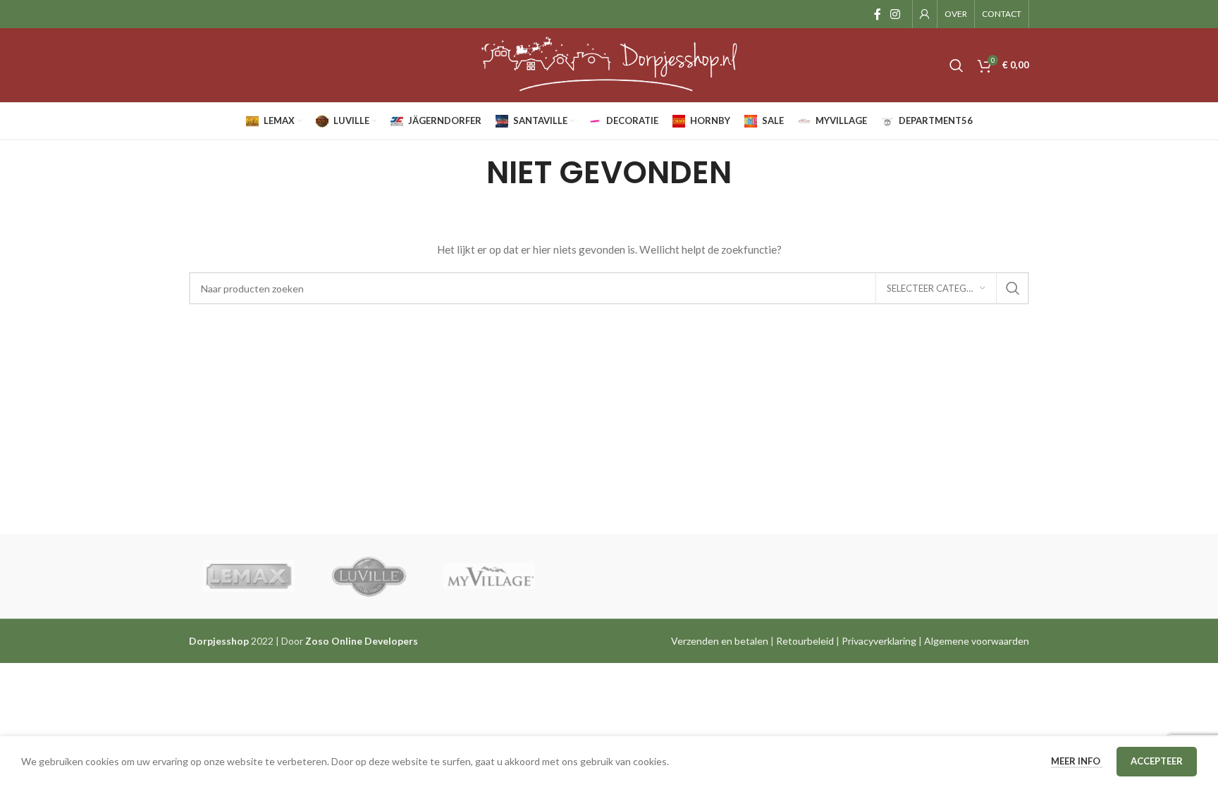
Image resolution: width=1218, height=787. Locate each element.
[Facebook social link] (877, 14)
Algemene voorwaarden (976, 641)
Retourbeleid (805, 641)
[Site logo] (609, 64)
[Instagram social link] (895, 14)
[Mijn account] (925, 14)
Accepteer (1157, 761)
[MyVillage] (489, 576)
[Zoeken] (956, 65)
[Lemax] (249, 576)
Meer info (1076, 761)
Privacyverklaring (879, 641)
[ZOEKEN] (1013, 288)
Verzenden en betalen (719, 641)
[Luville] (369, 576)
